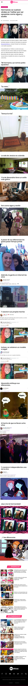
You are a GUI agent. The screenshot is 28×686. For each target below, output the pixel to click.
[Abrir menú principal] (2, 2)
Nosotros (17, 682)
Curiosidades (4, 7)
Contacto (11, 682)
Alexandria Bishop (5, 44)
